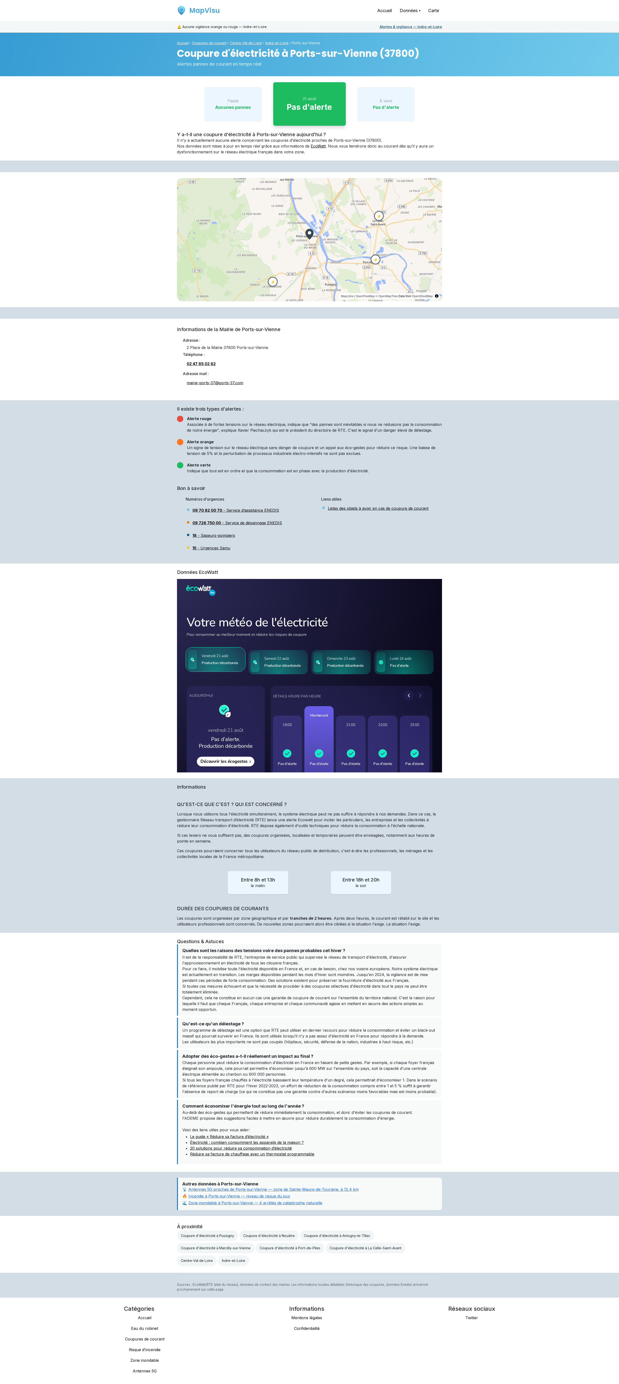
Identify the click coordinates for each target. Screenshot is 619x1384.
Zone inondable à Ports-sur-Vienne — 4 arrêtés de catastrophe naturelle (255, 1202)
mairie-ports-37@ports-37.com (215, 382)
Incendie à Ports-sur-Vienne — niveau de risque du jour (239, 1196)
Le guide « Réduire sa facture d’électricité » (229, 1136)
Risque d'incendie (145, 1349)
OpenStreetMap (422, 296)
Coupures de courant (209, 43)
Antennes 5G (145, 1371)
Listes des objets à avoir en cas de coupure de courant (378, 508)
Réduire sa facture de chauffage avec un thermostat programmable (252, 1154)
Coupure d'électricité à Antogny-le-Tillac (337, 1236)
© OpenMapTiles (387, 296)
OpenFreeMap (365, 296)
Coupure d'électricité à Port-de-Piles (290, 1248)
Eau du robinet (144, 1328)
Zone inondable (144, 1360)
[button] (309, 234)
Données (410, 10)
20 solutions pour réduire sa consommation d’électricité (241, 1148)
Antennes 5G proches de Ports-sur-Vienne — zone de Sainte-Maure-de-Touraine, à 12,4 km (273, 1189)
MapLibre (347, 296)
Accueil (384, 10)
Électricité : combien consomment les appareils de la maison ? (247, 1142)
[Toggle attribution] (437, 296)
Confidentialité (307, 1328)
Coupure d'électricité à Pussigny (207, 1236)
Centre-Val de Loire (246, 43)
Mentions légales (306, 1317)
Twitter (471, 1317)
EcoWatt (318, 146)
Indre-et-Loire (411, 27)
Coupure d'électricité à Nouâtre (269, 1236)
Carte (433, 10)
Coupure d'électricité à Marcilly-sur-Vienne (216, 1248)
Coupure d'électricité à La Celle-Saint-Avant (365, 1248)
